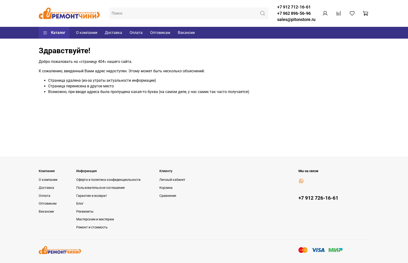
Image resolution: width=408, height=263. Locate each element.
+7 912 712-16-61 (294, 7)
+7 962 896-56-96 (294, 13)
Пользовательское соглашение (100, 188)
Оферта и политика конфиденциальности (108, 180)
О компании (86, 32)
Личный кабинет (172, 180)
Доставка (113, 32)
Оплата (136, 32)
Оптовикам (160, 32)
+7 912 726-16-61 (318, 198)
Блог (80, 204)
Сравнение (167, 196)
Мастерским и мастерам (95, 219)
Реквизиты (85, 212)
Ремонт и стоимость (92, 227)
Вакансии (186, 32)
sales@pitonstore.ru (296, 19)
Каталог (58, 32)
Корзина (166, 188)
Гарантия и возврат (91, 196)
